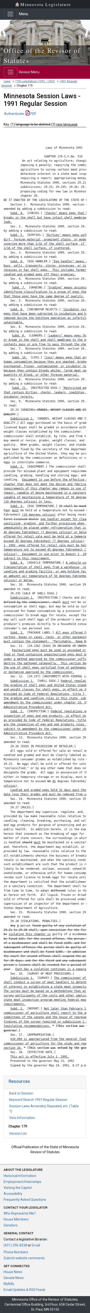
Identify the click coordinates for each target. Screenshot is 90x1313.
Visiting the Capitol (18, 1188)
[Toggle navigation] (10, 14)
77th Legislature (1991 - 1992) (35, 81)
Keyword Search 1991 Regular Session (38, 1100)
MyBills (9, 1284)
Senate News (14, 1278)
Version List (18, 1133)
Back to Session (21, 1093)
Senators (11, 1225)
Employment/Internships (22, 1182)
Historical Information (20, 1176)
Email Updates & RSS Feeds (24, 1290)
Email (36, 1245)
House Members (16, 1219)
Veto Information (22, 1118)
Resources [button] (19, 1081)
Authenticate (14, 114)
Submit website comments (24, 1258)
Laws (7, 81)
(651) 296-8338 (15, 1245)
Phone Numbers (16, 1252)
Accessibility (13, 1194)
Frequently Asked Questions (25, 1199)
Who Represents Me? (20, 1213)
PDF (33, 114)
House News (13, 1272)
